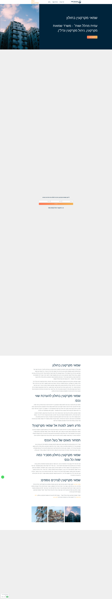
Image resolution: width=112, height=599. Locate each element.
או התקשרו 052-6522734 (56, 208)
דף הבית (62, 2)
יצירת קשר (55, 2)
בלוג (49, 2)
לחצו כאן (55, 497)
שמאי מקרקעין (77, 484)
